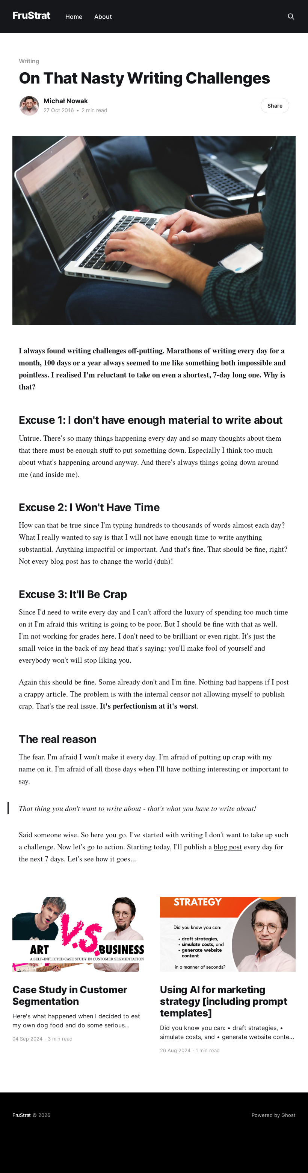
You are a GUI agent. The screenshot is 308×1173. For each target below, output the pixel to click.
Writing (29, 61)
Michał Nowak (66, 101)
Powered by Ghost (274, 1115)
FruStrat (31, 16)
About (103, 16)
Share (274, 105)
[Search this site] (291, 17)
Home (73, 16)
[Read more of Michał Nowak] (29, 105)
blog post (228, 846)
